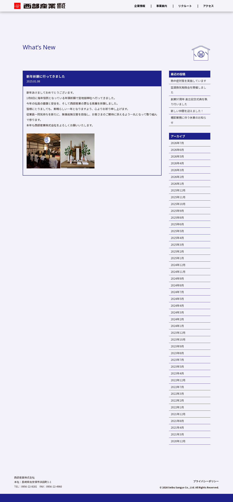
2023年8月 (177, 353)
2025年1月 (177, 258)
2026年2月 (177, 177)
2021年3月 (177, 434)
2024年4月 (177, 305)
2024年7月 (177, 292)
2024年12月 (178, 265)
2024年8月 (177, 285)
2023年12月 (178, 333)
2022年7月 (177, 387)
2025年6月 (177, 224)
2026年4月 (177, 163)
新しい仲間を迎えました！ (187, 111)
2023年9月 (177, 346)
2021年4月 (177, 427)
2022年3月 (177, 393)
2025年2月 (177, 251)
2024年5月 (177, 299)
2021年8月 (177, 421)
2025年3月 (177, 244)
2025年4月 (177, 238)
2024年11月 (178, 272)
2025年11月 (178, 197)
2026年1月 (177, 184)
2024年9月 (177, 278)
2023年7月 (177, 360)
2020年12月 (178, 441)
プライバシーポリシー (206, 481)
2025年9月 (177, 211)
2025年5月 (177, 231)
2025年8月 (177, 217)
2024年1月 (177, 326)
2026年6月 (177, 150)
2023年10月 (178, 339)
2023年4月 (177, 373)
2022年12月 (178, 380)
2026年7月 (177, 143)
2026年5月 (177, 156)
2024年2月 (177, 319)
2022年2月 (177, 400)
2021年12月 (178, 414)
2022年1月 (177, 407)
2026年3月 (177, 170)
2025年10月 (178, 204)
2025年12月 (178, 190)
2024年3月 (177, 312)
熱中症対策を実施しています (188, 81)
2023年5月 (177, 366)
